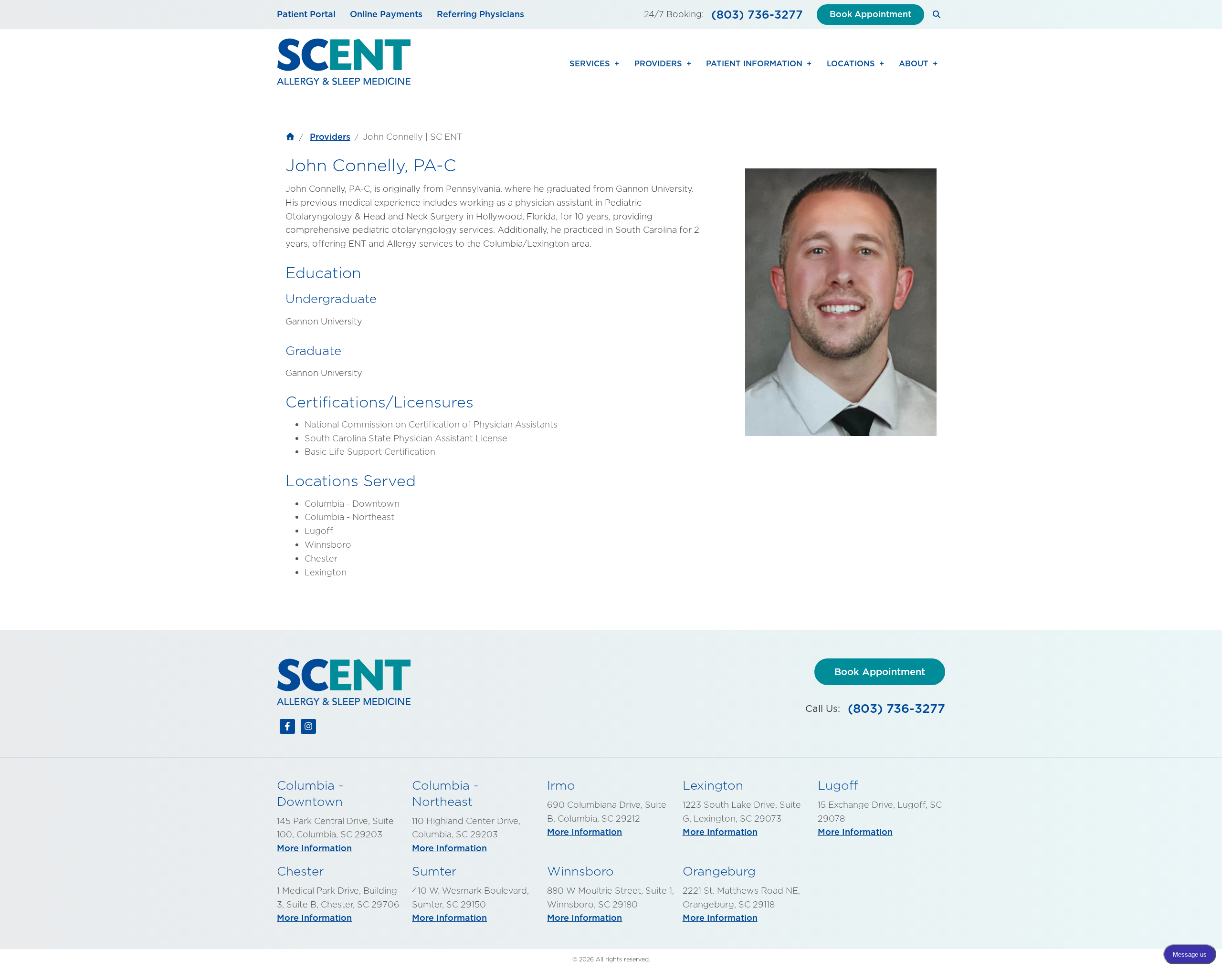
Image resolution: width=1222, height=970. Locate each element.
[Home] (290, 138)
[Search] (936, 14)
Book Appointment (870, 14)
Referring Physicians (480, 14)
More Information (314, 848)
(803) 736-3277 (757, 14)
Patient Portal (306, 14)
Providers (330, 137)
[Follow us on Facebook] (287, 728)
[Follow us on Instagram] (308, 728)
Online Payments (386, 14)
